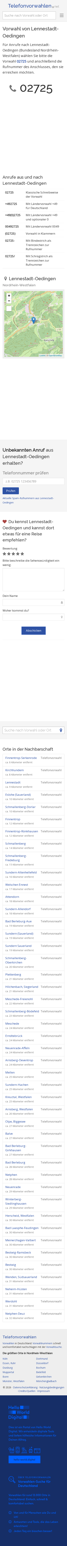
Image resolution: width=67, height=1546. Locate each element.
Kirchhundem (14, 770)
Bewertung (10, 548)
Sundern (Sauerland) (19, 933)
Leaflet (42, 355)
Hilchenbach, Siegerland (21, 987)
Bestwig (10, 1265)
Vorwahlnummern (42, 1343)
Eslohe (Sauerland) (18, 795)
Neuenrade (13, 1187)
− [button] (9, 301)
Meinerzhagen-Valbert (20, 1240)
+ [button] (9, 296)
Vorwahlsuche (54, 1347)
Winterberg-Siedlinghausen (15, 1201)
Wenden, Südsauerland (21, 1277)
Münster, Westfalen (13, 1381)
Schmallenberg (15, 843)
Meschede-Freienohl (19, 999)
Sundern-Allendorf (18, 909)
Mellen (10, 1072)
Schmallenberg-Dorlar (20, 807)
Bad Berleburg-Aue (18, 921)
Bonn (6, 1376)
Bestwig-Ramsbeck (18, 1252)
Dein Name (10, 596)
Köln (5, 1358)
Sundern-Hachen (16, 1085)
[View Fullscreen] (9, 308)
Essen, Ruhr (9, 1363)
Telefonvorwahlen (33, 6)
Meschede (12, 1023)
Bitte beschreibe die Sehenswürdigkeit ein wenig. (31, 563)
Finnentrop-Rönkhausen (21, 831)
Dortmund (42, 1358)
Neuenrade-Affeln (17, 1048)
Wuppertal (8, 1372)
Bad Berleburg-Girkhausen (15, 1148)
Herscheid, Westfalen (19, 1216)
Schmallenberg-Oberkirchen (16, 960)
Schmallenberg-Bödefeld (22, 1011)
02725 (21, 61)
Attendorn (12, 897)
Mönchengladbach (46, 1381)
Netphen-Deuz (15, 1314)
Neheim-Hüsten (16, 1289)
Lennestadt (12, 782)
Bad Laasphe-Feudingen (21, 1228)
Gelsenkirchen (44, 1376)
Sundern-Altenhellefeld (21, 872)
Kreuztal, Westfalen (18, 1097)
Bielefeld (41, 1372)
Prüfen (10, 491)
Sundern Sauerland (18, 946)
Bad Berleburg (15, 1162)
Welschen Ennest (16, 885)
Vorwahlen (8, 1343)
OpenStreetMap (55, 355)
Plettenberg (13, 974)
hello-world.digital (24, 1459)
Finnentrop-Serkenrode (21, 758)
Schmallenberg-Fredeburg (16, 858)
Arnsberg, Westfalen (19, 1109)
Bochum (41, 1367)
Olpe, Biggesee (15, 1121)
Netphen (11, 1175)
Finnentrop (12, 819)
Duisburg (8, 1367)
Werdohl (11, 1301)
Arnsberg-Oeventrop (19, 1060)
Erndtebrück (13, 1036)
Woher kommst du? (16, 610)
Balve (9, 1134)
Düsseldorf (42, 1363)
